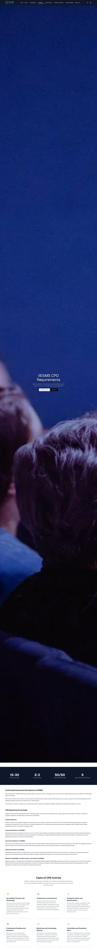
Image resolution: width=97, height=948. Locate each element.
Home (22, 2)
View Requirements (44, 389)
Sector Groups (48, 2)
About (26, 2)
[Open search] (87, 2)
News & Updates (69, 2)
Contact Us (77, 2)
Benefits (40, 2)
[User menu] (90, 2)
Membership (33, 2)
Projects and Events (58, 2)
